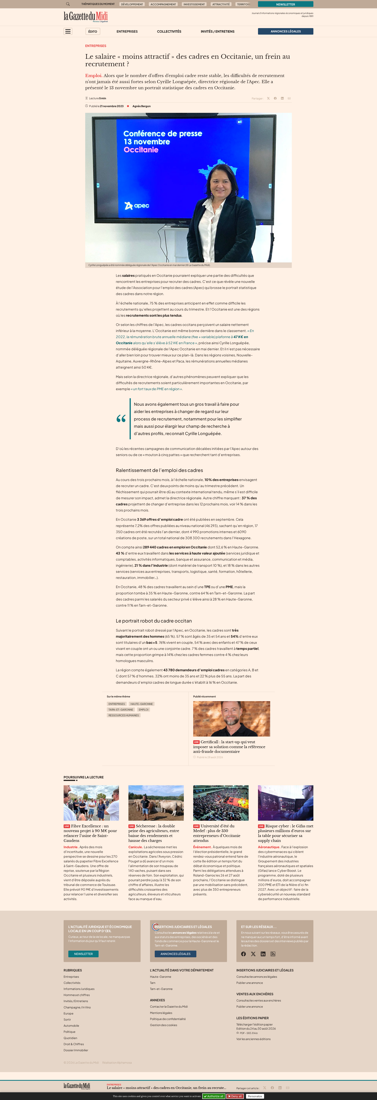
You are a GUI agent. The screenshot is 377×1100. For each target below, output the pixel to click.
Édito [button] (92, 31)
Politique (69, 1031)
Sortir (67, 1019)
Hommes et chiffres (77, 995)
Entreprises (127, 31)
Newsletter (285, 4)
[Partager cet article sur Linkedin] (282, 98)
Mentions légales (161, 1012)
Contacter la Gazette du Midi (169, 1006)
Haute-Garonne (142, 703)
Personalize (255, 1096)
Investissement (194, 4)
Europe (68, 1013)
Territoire (244, 4)
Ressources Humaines (124, 715)
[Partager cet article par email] (289, 98)
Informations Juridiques (79, 989)
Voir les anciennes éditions (253, 1039)
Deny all (236, 1096)
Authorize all (215, 1096)
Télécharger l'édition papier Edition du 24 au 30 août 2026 (256, 1029)
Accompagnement (163, 4)
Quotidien (70, 1038)
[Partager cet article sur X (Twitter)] (268, 98)
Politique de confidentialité (168, 1019)
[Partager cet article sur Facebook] (275, 98)
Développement (132, 4)
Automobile (71, 1025)
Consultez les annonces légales (256, 976)
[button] (68, 31)
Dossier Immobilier (76, 1050)
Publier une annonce (249, 982)
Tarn (152, 982)
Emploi (143, 709)
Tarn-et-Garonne (121, 709)
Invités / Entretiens (217, 31)
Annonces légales (175, 954)
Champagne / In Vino (77, 1007)
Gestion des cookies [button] (163, 1025)
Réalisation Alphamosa (117, 1062)
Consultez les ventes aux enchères (258, 1000)
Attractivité (221, 4)
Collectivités (169, 31)
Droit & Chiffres (74, 1044)
